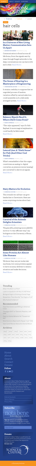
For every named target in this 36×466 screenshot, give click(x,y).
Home (7, 352)
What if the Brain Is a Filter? (11, 289)
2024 (10, 331)
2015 (21, 334)
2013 (29, 334)
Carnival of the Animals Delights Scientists (14, 220)
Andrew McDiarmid (10, 50)
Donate (17, 1)
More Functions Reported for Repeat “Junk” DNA (18, 321)
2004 (9, 341)
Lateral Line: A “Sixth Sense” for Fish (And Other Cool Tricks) (17, 153)
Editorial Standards (10, 397)
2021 (25, 331)
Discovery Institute (18, 463)
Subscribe (24, 1)
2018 (9, 334)
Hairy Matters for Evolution (16, 188)
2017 (13, 334)
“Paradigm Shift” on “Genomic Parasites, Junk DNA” (17, 312)
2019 (5, 334)
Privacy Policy (8, 401)
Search (8, 358)
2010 (12, 338)
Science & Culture (9, 192)
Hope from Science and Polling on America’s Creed (16, 308)
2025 (5, 331)
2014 (25, 334)
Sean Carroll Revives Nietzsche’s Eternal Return (17, 324)
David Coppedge (9, 122)
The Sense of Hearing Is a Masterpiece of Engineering (17, 82)
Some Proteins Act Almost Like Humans (16, 254)
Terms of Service (9, 399)
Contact (8, 361)
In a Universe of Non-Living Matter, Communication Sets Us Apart (17, 45)
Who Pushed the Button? (10, 300)
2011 (9, 338)
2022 (21, 331)
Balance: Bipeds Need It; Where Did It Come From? (15, 118)
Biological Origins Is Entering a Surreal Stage (16, 294)
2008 (21, 338)
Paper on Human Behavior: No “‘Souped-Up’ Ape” (16, 317)
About (11, 1)
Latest (29, 19)
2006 (30, 338)
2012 (5, 338)
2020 (29, 331)
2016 (17, 334)
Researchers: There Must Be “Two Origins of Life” (18, 297)
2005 (5, 341)
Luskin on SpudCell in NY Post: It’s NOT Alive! (16, 291)
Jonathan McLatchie (10, 86)
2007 (26, 338)
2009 (17, 338)
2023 (15, 331)
